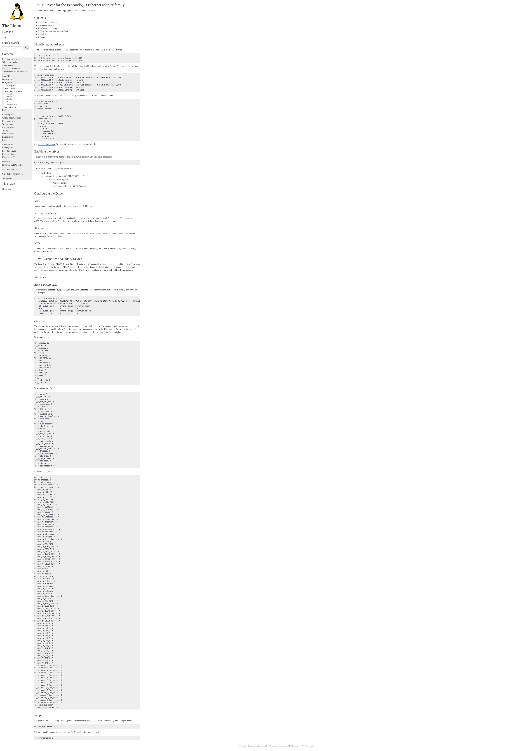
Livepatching (7, 137)
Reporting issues (9, 151)
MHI (7, 102)
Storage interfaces (10, 104)
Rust (4, 140)
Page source (309, 746)
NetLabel (9, 97)
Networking (10, 94)
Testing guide (7, 124)
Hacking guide (8, 127)
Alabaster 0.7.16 (297, 746)
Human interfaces (10, 88)
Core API (6, 76)
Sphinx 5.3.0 (284, 746)
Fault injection (8, 134)
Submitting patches (10, 62)
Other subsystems (10, 107)
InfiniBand (9, 99)
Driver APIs (7, 79)
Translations (7, 178)
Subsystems (7, 82)
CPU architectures (9, 169)
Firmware (6, 162)
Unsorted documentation (12, 174)
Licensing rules (8, 115)
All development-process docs (14, 72)
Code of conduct (9, 65)
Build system (7, 148)
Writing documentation (11, 118)
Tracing (5, 130)
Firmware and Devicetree (12, 165)
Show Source (7, 189)
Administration (8, 144)
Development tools (10, 121)
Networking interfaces (13, 91)
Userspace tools (8, 154)
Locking (5, 110)
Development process (11, 59)
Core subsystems (10, 85)
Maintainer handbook (11, 68)
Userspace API (8, 157)
